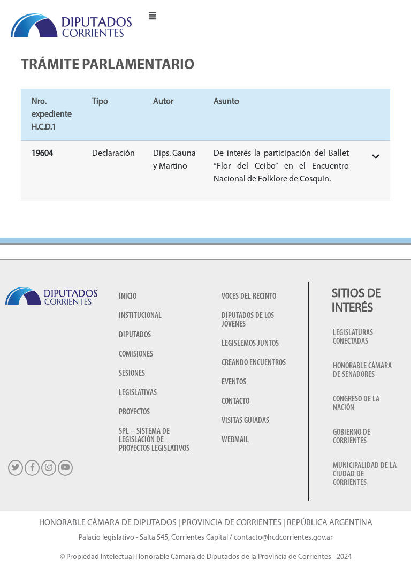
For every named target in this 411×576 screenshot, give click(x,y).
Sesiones (132, 373)
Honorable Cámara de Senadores (362, 370)
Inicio (127, 296)
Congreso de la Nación (356, 403)
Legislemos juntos (250, 343)
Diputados (135, 335)
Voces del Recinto (249, 296)
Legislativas (138, 393)
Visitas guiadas (245, 420)
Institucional (140, 316)
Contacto (235, 401)
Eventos (234, 382)
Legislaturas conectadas (353, 337)
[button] (152, 15)
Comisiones (136, 354)
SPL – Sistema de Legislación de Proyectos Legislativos (154, 440)
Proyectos (134, 412)
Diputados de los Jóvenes (248, 320)
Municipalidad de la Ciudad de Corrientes (365, 474)
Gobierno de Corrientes (351, 436)
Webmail (235, 440)
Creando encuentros (254, 363)
